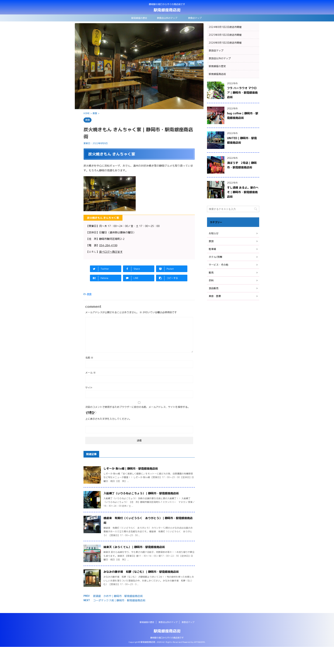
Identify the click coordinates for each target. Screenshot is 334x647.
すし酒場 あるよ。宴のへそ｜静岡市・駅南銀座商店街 (243, 192)
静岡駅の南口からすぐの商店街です (167, 637)
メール (90, 372)
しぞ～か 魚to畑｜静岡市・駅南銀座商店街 (131, 468)
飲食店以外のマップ (167, 18)
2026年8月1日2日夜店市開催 (225, 42)
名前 (89, 357)
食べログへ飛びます (111, 252)
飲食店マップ (195, 18)
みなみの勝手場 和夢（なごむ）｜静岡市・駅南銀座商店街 (141, 572)
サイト (89, 387)
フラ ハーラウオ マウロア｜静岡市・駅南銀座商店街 (242, 92)
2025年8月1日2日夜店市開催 (225, 34)
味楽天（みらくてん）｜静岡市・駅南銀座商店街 (134, 547)
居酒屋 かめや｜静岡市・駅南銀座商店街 (118, 596)
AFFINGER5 (199, 642)
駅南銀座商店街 (167, 10)
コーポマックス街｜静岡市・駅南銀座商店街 (119, 600)
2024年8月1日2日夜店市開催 (225, 27)
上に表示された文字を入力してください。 (108, 418)
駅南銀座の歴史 (139, 18)
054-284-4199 (108, 245)
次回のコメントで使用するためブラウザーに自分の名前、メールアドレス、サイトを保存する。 (137, 407)
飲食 (89, 294)
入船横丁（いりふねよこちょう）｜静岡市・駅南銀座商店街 (141, 493)
